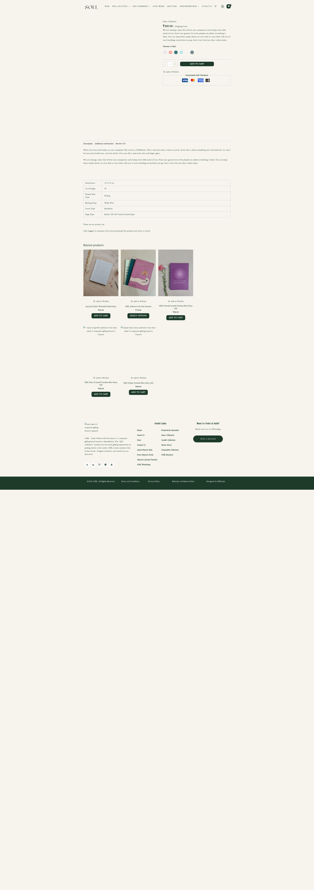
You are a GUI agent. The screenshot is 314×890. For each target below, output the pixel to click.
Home (107, 6)
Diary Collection (169, 21)
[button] (171, 72)
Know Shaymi (158, 6)
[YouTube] (111, 464)
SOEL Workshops (140, 6)
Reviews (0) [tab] (120, 144)
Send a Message (208, 439)
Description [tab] (88, 144)
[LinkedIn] (93, 464)
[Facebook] (87, 464)
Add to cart (197, 64)
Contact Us (207, 6)
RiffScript (221, 481)
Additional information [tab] (104, 144)
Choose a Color (169, 46)
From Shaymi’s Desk (188, 6)
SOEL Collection (120, 6)
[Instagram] (99, 464)
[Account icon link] (222, 6)
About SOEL (172, 6)
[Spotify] (105, 464)
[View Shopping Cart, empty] (229, 6)
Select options (138, 316)
